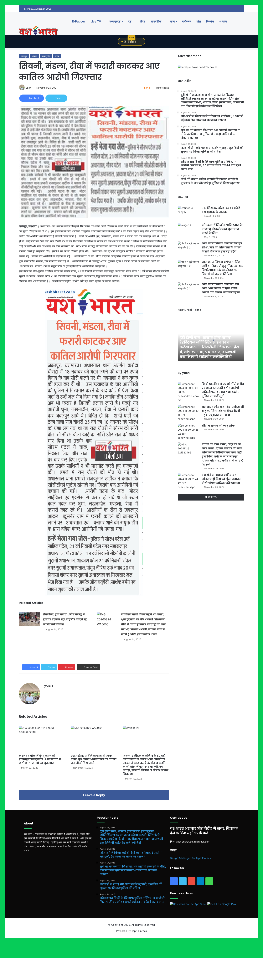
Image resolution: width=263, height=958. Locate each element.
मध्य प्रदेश (115, 21)
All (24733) (211, 497)
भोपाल (34, 56)
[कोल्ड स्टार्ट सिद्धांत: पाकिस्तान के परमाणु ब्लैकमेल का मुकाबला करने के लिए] (188, 230)
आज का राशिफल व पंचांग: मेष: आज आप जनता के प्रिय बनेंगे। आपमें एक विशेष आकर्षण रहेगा (221, 288)
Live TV (95, 21)
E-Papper (78, 21)
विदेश (142, 21)
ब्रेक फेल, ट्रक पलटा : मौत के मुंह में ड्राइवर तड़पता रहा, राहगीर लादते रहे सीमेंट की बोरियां (65, 619)
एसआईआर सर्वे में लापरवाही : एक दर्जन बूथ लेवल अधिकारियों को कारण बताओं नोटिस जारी (93, 759)
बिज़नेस (210, 21)
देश (130, 21)
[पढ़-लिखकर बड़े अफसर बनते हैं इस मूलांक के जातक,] (188, 213)
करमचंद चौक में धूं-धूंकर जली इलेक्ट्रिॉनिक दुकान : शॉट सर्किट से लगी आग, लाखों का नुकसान (40, 759)
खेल (199, 21)
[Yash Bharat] (38, 31)
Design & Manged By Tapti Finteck (190, 858)
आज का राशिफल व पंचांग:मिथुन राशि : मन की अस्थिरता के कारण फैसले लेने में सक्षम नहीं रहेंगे (222, 247)
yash (28, 87)
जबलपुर (24, 56)
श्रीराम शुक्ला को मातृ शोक (218, 426)
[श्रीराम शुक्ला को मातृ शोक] (188, 432)
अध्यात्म (223, 21)
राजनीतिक (156, 21)
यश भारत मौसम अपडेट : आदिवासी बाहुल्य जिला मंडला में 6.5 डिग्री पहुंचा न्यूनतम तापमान (223, 411)
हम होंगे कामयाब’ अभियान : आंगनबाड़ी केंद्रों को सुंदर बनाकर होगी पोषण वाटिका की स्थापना (221, 479)
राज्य (172, 21)
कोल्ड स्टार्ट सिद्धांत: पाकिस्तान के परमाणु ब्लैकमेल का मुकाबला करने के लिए (222, 229)
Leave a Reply (94, 795)
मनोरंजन (186, 21)
